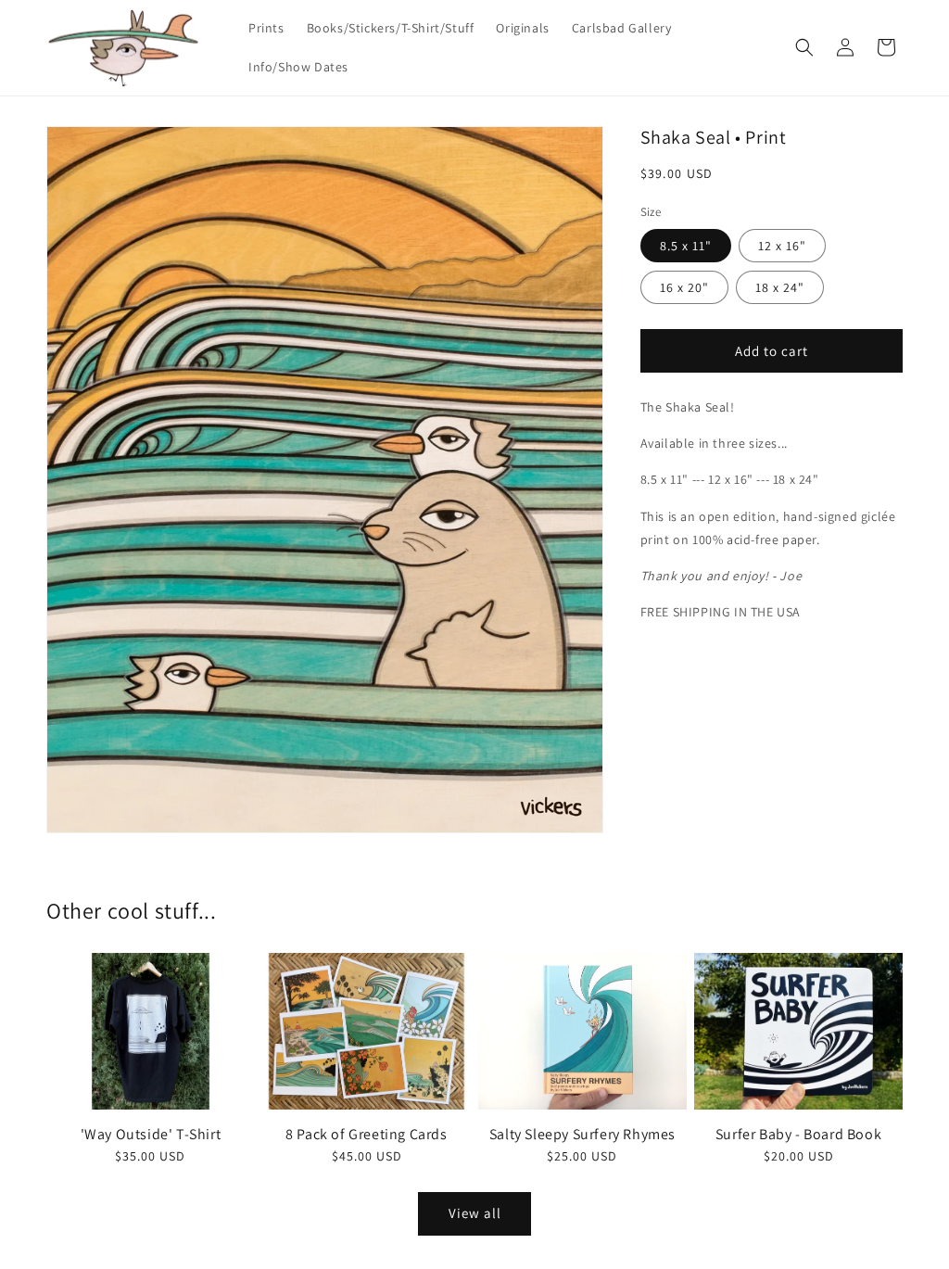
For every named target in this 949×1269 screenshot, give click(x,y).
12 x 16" (782, 245)
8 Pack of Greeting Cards (366, 1134)
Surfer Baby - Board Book (798, 1134)
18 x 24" (779, 287)
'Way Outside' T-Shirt (151, 1134)
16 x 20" (684, 287)
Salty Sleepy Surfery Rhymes (582, 1134)
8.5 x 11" (686, 245)
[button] (804, 47)
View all (475, 1213)
